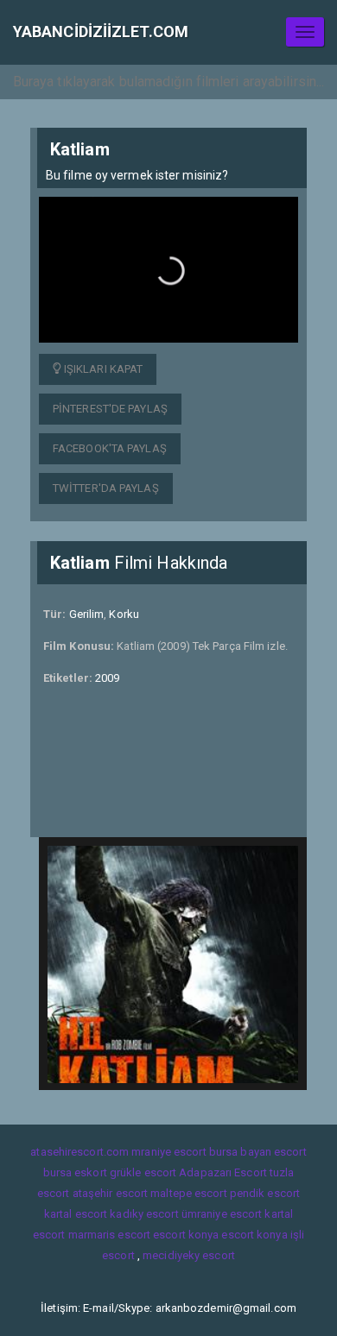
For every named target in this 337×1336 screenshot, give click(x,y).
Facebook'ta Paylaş (110, 448)
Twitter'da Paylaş (106, 488)
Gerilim (87, 614)
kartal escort (75, 1213)
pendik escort (265, 1193)
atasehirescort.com (79, 1151)
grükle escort (143, 1172)
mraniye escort (168, 1151)
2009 (107, 677)
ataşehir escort (111, 1193)
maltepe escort (188, 1193)
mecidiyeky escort (189, 1255)
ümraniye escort (222, 1213)
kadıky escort (144, 1213)
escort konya (186, 1234)
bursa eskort (75, 1172)
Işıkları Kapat (102, 368)
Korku (124, 614)
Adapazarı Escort (223, 1172)
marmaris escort (109, 1234)
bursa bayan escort (258, 1151)
